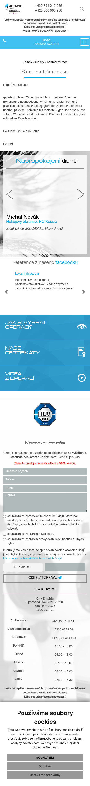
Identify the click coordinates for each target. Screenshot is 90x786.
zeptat (39, 453)
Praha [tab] (39, 589)
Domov (27, 62)
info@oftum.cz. (58, 23)
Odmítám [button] (45, 766)
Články (39, 62)
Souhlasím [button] (45, 757)
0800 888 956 (64, 629)
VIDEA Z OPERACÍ (19, 376)
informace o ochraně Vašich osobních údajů (32, 558)
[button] (7, 292)
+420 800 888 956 (48, 11)
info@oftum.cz (45, 610)
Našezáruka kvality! (47, 42)
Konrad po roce (57, 62)
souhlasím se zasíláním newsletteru (30, 534)
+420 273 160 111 (64, 621)
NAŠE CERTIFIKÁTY (22, 350)
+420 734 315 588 (48, 6)
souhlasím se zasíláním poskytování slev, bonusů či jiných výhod (45, 541)
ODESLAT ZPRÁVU (43, 578)
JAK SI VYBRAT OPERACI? (25, 324)
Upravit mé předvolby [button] (45, 775)
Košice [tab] (50, 589)
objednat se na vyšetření (68, 453)
